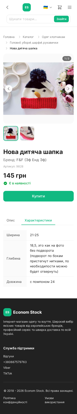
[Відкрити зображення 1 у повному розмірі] (38, 89)
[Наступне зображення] (68, 88)
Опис (11, 220)
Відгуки (8, 356)
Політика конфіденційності (15, 400)
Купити (38, 196)
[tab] (10, 133)
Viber (6, 367)
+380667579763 (15, 362)
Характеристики (38, 220)
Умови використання (54, 400)
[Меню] (70, 7)
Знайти (61, 19)
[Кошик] (60, 7)
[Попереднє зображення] (8, 88)
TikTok (7, 373)
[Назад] (7, 7)
